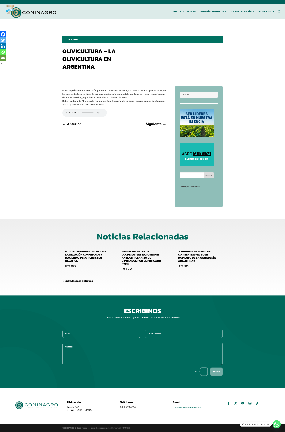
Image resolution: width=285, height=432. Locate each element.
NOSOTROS (178, 11)
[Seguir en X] (236, 403)
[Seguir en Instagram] (250, 403)
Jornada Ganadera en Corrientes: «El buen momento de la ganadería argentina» (197, 256)
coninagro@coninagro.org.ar (187, 407)
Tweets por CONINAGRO (190, 186)
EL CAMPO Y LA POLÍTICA (242, 11)
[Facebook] (3, 34)
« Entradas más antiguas (77, 281)
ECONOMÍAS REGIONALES (212, 11)
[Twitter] (3, 40)
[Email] (3, 58)
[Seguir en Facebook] (229, 403)
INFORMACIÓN (264, 11)
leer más (70, 266)
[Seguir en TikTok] (257, 403)
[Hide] (1, 64)
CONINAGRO (68, 427)
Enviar (216, 371)
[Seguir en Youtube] (243, 403)
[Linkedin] (3, 46)
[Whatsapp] (3, 52)
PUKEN (126, 427)
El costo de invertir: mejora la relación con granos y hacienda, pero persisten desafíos (85, 256)
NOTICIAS (191, 11)
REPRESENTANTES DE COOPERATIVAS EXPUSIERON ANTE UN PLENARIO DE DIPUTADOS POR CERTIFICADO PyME (141, 257)
